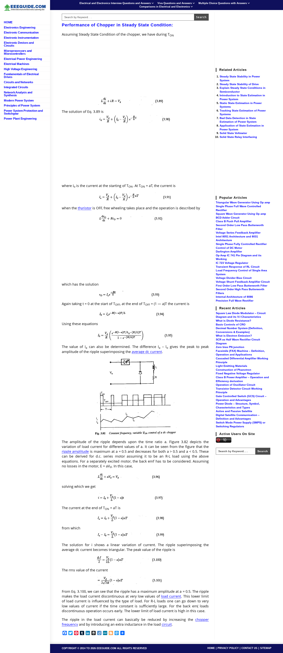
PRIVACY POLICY (228, 648)
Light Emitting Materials (231, 365)
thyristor (84, 208)
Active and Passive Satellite (234, 411)
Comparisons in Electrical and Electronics (164, 6)
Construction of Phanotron (233, 369)
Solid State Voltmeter (233, 133)
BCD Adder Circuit (227, 217)
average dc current (147, 351)
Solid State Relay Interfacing (238, 136)
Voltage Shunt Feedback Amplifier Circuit (243, 281)
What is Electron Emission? (234, 335)
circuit (167, 624)
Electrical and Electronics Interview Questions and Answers (115, 3)
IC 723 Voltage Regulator (232, 262)
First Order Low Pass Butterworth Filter (241, 285)
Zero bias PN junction (230, 347)
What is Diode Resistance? (233, 320)
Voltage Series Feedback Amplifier (238, 232)
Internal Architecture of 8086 (234, 296)
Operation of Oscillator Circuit (235, 384)
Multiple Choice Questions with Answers (222, 3)
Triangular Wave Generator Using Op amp (243, 202)
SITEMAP (265, 648)
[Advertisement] (135, 68)
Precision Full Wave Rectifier (234, 300)
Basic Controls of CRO (230, 324)
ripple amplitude (75, 451)
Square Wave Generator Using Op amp (241, 213)
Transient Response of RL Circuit (238, 266)
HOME (211, 648)
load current (171, 596)
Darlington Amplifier (229, 251)
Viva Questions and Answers (174, 3)
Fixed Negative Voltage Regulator (238, 373)
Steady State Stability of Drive (239, 84)
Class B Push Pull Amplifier (233, 221)
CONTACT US (249, 648)
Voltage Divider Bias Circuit (234, 277)
